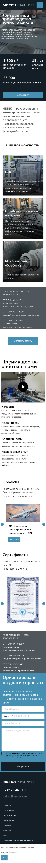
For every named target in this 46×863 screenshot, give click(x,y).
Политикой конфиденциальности (16, 757)
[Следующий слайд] (43, 524)
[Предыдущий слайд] (2, 524)
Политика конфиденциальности (18, 840)
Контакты (7, 835)
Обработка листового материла (21, 213)
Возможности (9, 815)
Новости (7, 830)
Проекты (7, 825)
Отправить (23, 766)
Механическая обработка (16, 263)
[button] (23, 95)
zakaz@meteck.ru (15, 796)
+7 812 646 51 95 (15, 790)
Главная (7, 805)
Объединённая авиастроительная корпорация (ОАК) (20, 529)
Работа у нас (9, 820)
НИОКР (10, 172)
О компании (8, 810)
